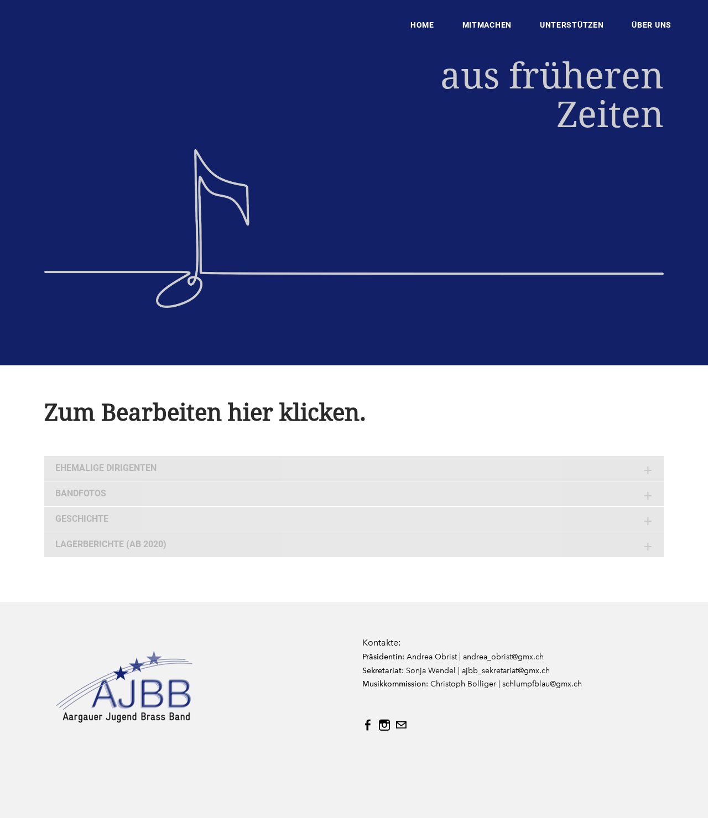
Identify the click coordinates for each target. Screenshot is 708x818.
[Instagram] (384, 725)
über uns (651, 24)
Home (422, 24)
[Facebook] (367, 725)
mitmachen (487, 24)
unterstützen (571, 24)
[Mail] (401, 725)
